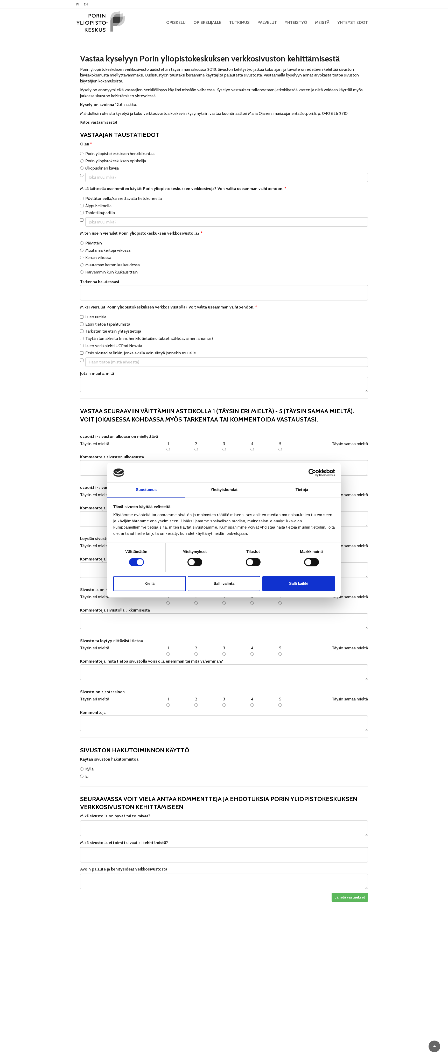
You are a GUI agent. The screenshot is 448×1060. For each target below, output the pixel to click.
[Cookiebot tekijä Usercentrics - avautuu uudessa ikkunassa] (312, 472)
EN (86, 4)
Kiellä (149, 583)
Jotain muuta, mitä (97, 373)
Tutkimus (239, 22)
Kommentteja (93, 712)
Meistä (322, 22)
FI (77, 4)
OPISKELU (176, 22)
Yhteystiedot (352, 22)
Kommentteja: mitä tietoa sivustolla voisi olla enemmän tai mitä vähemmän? (151, 661)
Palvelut (267, 22)
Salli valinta (224, 583)
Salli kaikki (298, 583)
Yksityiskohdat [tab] (224, 490)
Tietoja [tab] (302, 490)
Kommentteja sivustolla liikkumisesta (115, 610)
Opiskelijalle (207, 22)
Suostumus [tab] (146, 490)
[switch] (194, 562)
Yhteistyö (296, 22)
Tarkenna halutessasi (99, 281)
